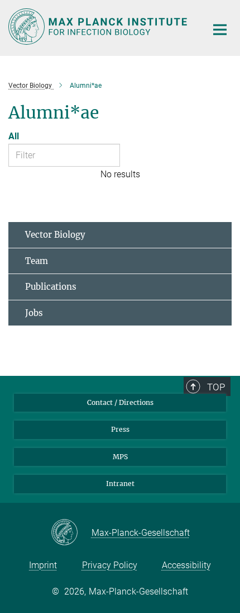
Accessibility (186, 565)
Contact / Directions (120, 402)
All (13, 136)
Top (216, 387)
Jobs (34, 313)
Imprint (43, 565)
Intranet (120, 483)
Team (36, 261)
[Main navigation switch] (220, 29)
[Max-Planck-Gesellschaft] (71, 533)
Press (120, 429)
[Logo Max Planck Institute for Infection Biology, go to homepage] (99, 26)
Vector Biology (55, 234)
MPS (120, 456)
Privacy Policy (109, 565)
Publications (50, 286)
